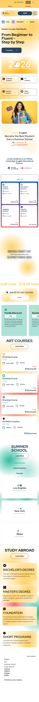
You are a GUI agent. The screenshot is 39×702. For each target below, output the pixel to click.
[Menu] (35, 13)
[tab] (19, 350)
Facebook (7, 669)
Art (5, 662)
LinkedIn (6, 675)
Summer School (9, 664)
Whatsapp (7, 673)
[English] (28, 2)
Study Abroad (9, 667)
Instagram (7, 671)
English (6, 659)
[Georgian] (33, 2)
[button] (10, 316)
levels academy (31, 656)
